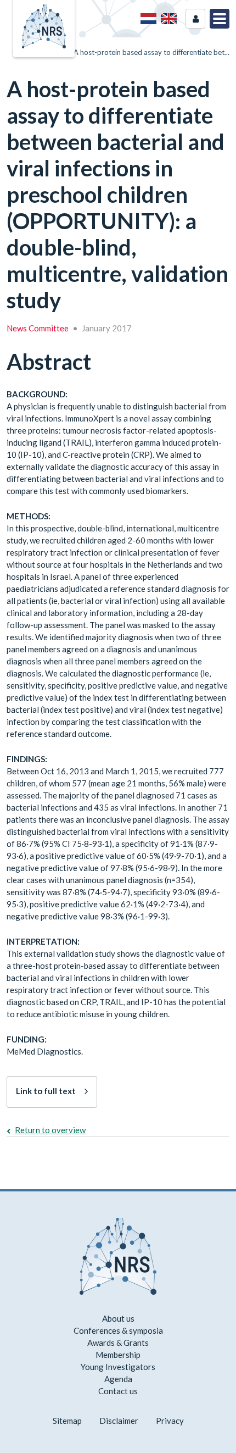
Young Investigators (118, 1367)
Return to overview (50, 1130)
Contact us (118, 1391)
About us (118, 1318)
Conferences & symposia (118, 1330)
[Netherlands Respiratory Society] (44, 25)
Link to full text (46, 1091)
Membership (118, 1355)
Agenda (118, 1379)
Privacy (170, 1421)
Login (195, 19)
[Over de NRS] (148, 18)
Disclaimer (118, 1421)
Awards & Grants (118, 1342)
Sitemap (67, 1421)
